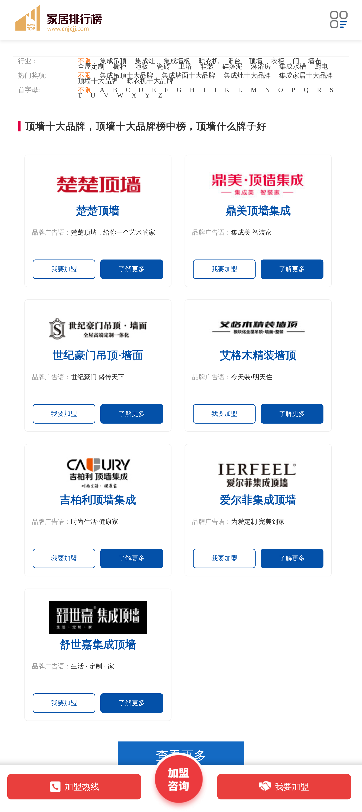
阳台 (234, 61)
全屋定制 (91, 66)
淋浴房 (261, 66)
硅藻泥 (232, 66)
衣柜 (277, 61)
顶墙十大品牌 (98, 81)
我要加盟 (64, 269)
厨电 (321, 66)
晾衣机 (209, 61)
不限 (84, 61)
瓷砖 (163, 66)
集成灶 (145, 61)
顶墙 (255, 61)
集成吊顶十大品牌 (126, 75)
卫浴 (185, 66)
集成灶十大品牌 (247, 75)
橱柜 (120, 66)
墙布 (314, 61)
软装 (207, 66)
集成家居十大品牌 (306, 75)
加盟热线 (82, 786)
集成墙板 (176, 61)
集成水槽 (292, 66)
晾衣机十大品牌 (150, 81)
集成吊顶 (113, 61)
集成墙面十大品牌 (188, 75)
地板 (141, 66)
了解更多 (132, 269)
